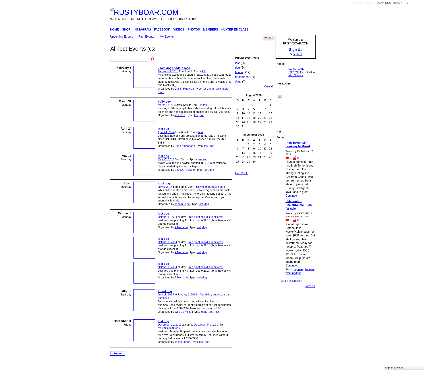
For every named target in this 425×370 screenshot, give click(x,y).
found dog (165, 291)
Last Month (241, 173)
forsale (309, 269)
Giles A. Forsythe (185, 169)
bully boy (164, 101)
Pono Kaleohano (185, 146)
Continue (291, 195)
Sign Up (357, 3)
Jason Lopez (182, 341)
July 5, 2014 (165, 186)
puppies (298, 269)
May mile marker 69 (170, 328)
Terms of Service (306, 364)
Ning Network (295, 75)
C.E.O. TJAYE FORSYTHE (149, 364)
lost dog (163, 156)
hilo (204, 71)
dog (202, 115)
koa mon (180, 115)
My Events (167, 36)
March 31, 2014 (167, 105)
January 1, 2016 (187, 294)
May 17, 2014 (166, 159)
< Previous (118, 353)
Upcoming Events (121, 36)
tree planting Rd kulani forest (206, 217)
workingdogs (293, 273)
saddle (224, 88)
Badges (265, 364)
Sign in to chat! (394, 367)
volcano (202, 159)
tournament (242, 77)
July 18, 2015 (166, 294)
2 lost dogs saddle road (174, 68)
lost (205, 88)
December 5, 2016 (205, 324)
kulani (204, 105)
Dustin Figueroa (184, 88)
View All (268, 86)
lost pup (163, 128)
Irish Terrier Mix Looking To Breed (298, 144)
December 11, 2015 (170, 324)
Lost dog (164, 183)
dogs (211, 88)
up (217, 88)
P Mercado (181, 227)
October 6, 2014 (167, 217)
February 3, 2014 (168, 71)
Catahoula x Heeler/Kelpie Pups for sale (299, 204)
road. (161, 92)
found (204, 311)
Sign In (368, 3)
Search (421, 3)
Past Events (146, 36)
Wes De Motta (183, 311)
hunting (239, 72)
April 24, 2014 (166, 132)
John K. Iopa (182, 204)
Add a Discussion (291, 280)
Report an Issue (283, 364)
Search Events (153, 59)
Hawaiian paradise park (210, 186)
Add (270, 37)
